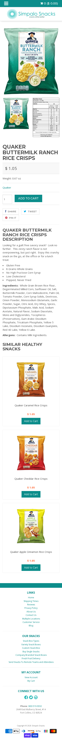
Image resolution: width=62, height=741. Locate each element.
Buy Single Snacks (31, 651)
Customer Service (31, 622)
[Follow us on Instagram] (36, 697)
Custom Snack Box (31, 647)
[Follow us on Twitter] (31, 697)
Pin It (12, 217)
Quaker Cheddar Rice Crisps (31, 478)
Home (31, 597)
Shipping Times (31, 601)
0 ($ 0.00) (50, 3)
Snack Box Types (31, 640)
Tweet (32, 211)
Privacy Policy (31, 608)
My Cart (31, 680)
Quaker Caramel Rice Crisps (31, 405)
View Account (31, 677)
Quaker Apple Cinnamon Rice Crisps (31, 552)
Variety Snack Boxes (31, 644)
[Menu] (6, 3)
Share (11, 211)
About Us (31, 611)
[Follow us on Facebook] (26, 697)
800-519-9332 (35, 706)
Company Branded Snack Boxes (31, 655)
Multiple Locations (31, 618)
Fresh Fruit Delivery (31, 658)
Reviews (31, 604)
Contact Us (31, 615)
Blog (31, 625)
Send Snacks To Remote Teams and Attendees (31, 662)
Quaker (7, 187)
